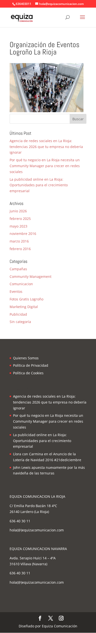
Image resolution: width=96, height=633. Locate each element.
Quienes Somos (26, 358)
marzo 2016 (19, 241)
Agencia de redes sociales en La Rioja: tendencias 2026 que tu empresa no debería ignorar (46, 146)
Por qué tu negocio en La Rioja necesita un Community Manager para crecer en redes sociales (45, 166)
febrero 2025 (20, 218)
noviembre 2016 (23, 233)
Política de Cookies (28, 373)
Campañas (18, 269)
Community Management (30, 276)
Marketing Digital (24, 306)
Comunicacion (21, 284)
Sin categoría (20, 321)
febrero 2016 (20, 248)
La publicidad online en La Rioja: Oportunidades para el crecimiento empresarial (39, 185)
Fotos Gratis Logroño (26, 299)
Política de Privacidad (30, 365)
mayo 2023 (18, 226)
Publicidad (18, 314)
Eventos (16, 291)
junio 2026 (18, 211)
